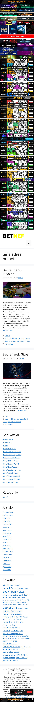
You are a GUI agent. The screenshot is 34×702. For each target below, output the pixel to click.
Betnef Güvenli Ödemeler (12, 479)
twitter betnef (21, 658)
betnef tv (25, 636)
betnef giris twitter (9, 605)
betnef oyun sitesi (9, 625)
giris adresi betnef (23, 341)
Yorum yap (9, 344)
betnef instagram (22, 617)
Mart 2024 (6, 564)
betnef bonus (7, 595)
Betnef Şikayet (19, 649)
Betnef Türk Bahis (9, 449)
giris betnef (21, 655)
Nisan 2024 (7, 561)
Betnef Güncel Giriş (12, 614)
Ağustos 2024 (8, 548)
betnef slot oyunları (16, 636)
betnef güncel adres (12, 611)
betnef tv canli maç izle (11, 638)
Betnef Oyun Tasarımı (10, 467)
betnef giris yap (22, 605)
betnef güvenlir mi (9, 617)
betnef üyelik (7, 649)
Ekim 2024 (6, 542)
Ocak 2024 (7, 570)
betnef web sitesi (10, 641)
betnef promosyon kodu (13, 634)
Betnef (7, 336)
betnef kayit (7, 619)
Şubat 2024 (7, 567)
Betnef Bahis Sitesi (14, 591)
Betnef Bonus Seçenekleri (12, 455)
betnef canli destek (21, 595)
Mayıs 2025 (7, 527)
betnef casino (23, 600)
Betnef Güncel (23, 608)
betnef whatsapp (10, 643)
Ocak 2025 (7, 533)
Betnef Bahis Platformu (11, 458)
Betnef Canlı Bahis (18, 597)
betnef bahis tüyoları (12, 338)
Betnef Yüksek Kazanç (11, 482)
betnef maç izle (17, 619)
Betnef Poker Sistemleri (11, 476)
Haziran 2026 (8, 515)
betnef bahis (23, 588)
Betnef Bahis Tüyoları (12, 272)
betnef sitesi (7, 636)
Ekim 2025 (6, 518)
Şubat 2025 (7, 530)
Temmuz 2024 (8, 552)
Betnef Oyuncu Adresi (11, 464)
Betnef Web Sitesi (16, 354)
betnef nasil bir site (13, 622)
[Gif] (17, 98)
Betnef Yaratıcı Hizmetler (12, 470)
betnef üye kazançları (26, 646)
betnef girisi (21, 602)
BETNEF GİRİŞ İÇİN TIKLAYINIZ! (17, 36)
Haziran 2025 (8, 524)
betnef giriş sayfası (12, 419)
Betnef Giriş (7, 443)
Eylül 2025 (6, 521)
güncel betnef (9, 658)
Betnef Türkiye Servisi (10, 461)
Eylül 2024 (6, 545)
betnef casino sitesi (10, 602)
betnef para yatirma (11, 627)
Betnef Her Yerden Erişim (12, 452)
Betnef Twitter (25, 638)
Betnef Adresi (8, 440)
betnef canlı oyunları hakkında (10, 600)
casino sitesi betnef (11, 652)
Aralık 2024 (7, 536)
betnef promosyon (13, 630)
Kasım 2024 (7, 539)
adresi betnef (8, 585)
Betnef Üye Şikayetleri (11, 473)
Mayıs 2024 (7, 558)
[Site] (17, 61)
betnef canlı (7, 597)
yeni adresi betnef (10, 660)
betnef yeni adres (11, 646)
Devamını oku (8, 330)
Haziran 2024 (8, 555)
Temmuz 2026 (8, 512)
